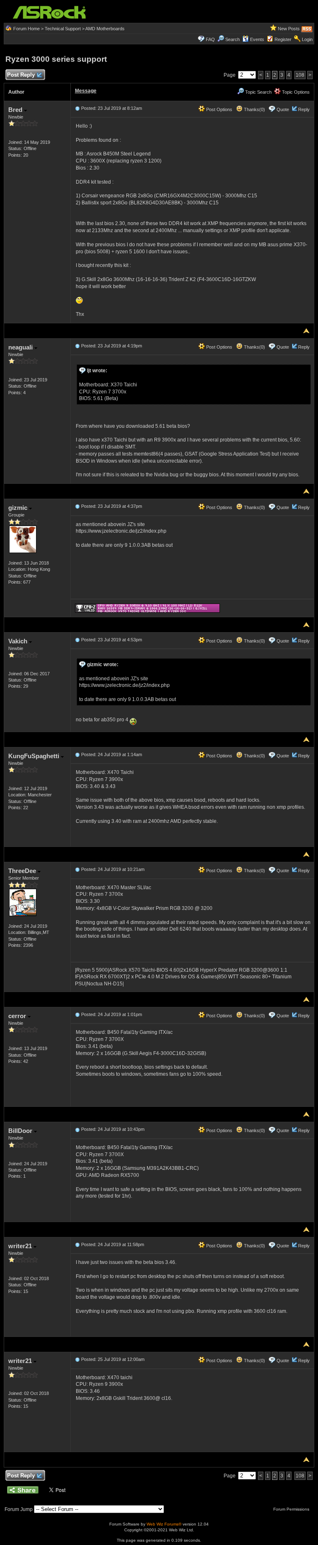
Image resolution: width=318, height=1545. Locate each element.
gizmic (18, 507)
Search (232, 39)
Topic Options (295, 92)
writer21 (21, 1245)
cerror (18, 1015)
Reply (304, 109)
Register (283, 39)
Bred (16, 109)
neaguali (21, 347)
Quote (283, 109)
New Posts (289, 28)
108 (300, 75)
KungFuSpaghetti (34, 755)
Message (85, 91)
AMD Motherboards (105, 28)
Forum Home (26, 28)
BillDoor (21, 1130)
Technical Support (63, 28)
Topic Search (258, 92)
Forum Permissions (292, 1509)
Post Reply (20, 75)
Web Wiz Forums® (164, 1524)
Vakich (18, 641)
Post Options (218, 109)
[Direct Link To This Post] (77, 108)
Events (257, 39)
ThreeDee (23, 870)
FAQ (210, 39)
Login (307, 39)
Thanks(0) (254, 109)
